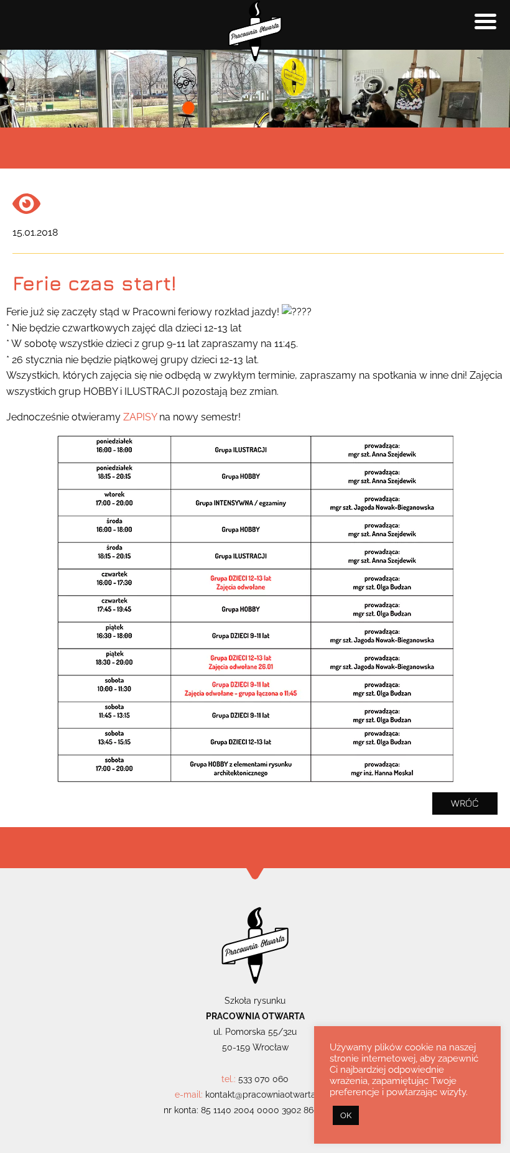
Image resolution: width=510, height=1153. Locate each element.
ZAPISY (140, 417)
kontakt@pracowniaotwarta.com (270, 1095)
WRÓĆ (465, 802)
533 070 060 (263, 1079)
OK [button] (345, 1115)
